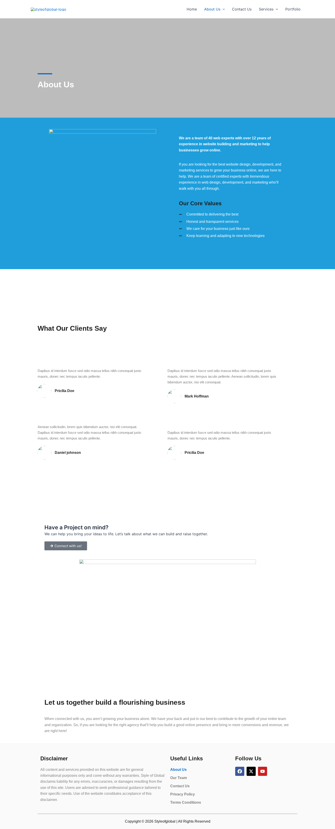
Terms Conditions (185, 802)
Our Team (178, 778)
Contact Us (242, 9)
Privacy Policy (182, 794)
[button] (222, 9)
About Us (212, 9)
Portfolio (293, 9)
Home (192, 9)
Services (266, 9)
